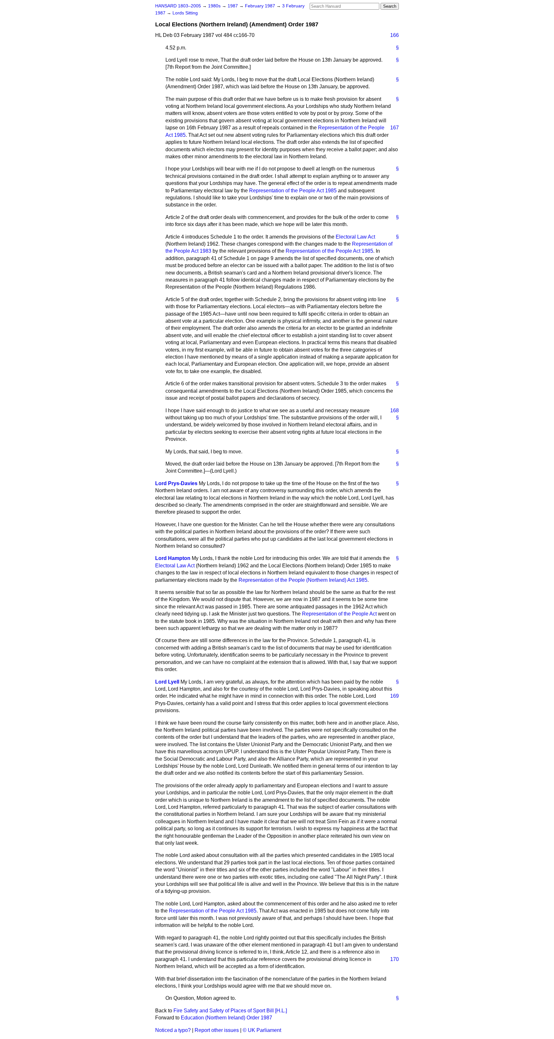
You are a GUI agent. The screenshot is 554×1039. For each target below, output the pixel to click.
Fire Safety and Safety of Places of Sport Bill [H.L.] (230, 1010)
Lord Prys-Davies (176, 483)
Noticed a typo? (173, 1030)
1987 (233, 6)
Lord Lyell (167, 682)
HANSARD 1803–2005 (178, 6)
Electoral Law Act (355, 237)
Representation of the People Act (339, 613)
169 (394, 696)
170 (394, 959)
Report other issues (217, 1030)
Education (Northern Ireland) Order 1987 (226, 1017)
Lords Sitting (185, 13)
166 (394, 35)
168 (394, 410)
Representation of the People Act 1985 (293, 190)
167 (394, 127)
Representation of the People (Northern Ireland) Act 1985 (303, 580)
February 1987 (260, 6)
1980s (215, 6)
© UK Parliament (262, 1030)
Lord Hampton (172, 558)
